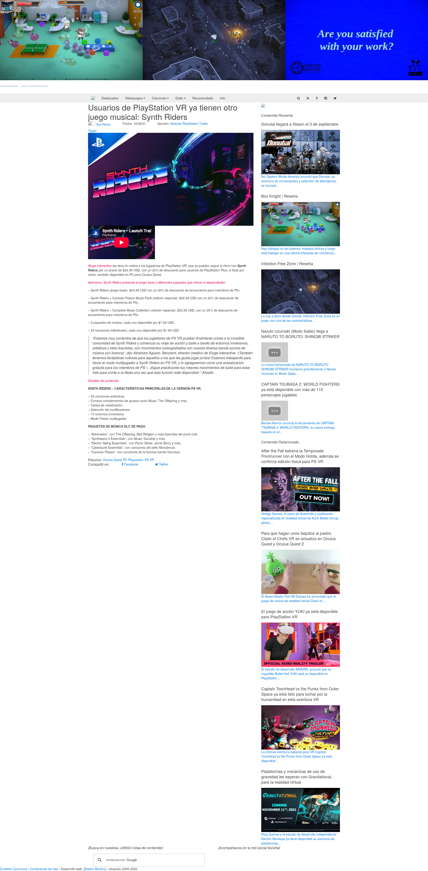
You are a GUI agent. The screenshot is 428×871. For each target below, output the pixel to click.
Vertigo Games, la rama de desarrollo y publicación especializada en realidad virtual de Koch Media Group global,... (299, 518)
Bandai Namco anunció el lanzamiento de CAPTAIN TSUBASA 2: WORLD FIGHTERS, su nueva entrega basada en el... (298, 427)
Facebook (130, 464)
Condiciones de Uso (44, 869)
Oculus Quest (112, 459)
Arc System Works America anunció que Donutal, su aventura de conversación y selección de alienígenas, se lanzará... (299, 181)
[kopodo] (93, 98)
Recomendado (202, 98)
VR (152, 459)
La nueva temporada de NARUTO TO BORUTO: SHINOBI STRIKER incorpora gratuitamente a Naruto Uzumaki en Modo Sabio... (298, 369)
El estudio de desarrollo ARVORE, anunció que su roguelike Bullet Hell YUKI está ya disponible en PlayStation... (296, 673)
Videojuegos (134, 98)
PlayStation (190, 123)
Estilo (179, 98)
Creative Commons (13, 869)
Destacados (110, 98)
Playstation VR (138, 459)
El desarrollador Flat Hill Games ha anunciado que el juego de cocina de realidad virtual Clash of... (298, 598)
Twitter (163, 464)
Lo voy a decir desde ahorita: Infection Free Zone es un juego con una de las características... (300, 318)
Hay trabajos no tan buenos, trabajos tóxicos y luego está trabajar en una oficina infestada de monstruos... (299, 250)
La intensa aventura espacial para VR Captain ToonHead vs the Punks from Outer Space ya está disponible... (296, 756)
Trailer (203, 123)
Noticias (175, 123)
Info (222, 98)
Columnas (159, 98)
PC (125, 459)
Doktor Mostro (95, 869)
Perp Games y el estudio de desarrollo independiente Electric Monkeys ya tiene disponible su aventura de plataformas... (298, 838)
